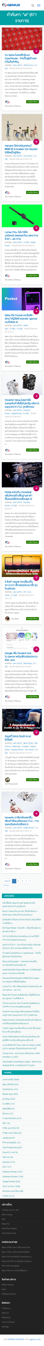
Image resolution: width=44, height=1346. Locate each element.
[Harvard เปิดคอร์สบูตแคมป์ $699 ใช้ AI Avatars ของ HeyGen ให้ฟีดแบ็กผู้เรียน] (22, 127)
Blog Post (5, 1223)
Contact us (6, 1308)
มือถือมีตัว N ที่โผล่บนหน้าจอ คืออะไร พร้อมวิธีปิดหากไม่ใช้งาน (21, 921)
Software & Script (9, 1293)
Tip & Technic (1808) (11, 1186)
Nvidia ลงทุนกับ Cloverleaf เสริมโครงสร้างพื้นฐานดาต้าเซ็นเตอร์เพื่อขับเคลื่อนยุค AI (18, 495)
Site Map (5, 1326)
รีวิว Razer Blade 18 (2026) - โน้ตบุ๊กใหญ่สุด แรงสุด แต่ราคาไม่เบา (21, 929)
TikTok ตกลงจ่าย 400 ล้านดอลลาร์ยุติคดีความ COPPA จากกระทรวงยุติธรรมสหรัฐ (21, 1005)
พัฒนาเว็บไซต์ (28, 743)
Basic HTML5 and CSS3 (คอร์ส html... (17, 1247)
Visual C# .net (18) (10, 1152)
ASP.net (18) (7, 1157)
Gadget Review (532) (11, 1181)
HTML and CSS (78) (10, 1128)
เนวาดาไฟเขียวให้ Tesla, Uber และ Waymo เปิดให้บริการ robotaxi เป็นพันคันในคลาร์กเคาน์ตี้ (21, 1047)
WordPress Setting (9, 1228)
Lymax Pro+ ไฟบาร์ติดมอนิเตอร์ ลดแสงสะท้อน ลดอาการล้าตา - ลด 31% (21, 235)
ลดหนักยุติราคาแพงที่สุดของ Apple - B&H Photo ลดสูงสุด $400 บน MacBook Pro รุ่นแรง (21, 1063)
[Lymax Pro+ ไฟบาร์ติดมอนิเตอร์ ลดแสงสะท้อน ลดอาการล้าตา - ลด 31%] (22, 216)
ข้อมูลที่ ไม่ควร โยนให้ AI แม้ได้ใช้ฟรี (18, 738)
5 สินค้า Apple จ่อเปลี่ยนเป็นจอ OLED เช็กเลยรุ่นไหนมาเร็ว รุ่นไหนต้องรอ (21, 585)
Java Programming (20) (12, 1147)
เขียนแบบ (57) (7, 1113)
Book (4, 1289)
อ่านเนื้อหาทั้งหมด (32, 102)
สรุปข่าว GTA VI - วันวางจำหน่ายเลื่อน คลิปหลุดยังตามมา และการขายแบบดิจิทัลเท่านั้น (21, 946)
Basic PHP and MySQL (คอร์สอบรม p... (17, 1256)
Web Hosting (7, 1214)
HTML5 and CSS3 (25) (11, 1132)
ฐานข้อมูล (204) (8, 1098)
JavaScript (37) (8, 1137)
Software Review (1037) (12, 1171)
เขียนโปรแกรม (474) (10, 1089)
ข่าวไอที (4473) (8, 1196)
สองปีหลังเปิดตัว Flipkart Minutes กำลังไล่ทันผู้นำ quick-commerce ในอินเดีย (21, 971)
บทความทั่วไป (17, 65)
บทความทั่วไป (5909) (10, 1079)
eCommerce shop (9, 1233)
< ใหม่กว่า (7, 881)
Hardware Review (17, 750)
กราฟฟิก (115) (8, 1103)
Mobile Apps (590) (10, 1094)
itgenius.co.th (35, 1339)
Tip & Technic (28, 156)
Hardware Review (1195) (12, 1176)
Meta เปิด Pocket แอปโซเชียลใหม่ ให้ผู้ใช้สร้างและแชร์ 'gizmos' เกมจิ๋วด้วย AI (21, 318)
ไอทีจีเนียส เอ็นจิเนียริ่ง (16, 1339)
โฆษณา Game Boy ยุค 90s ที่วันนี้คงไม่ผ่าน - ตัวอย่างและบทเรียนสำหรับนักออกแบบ (20, 913)
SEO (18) (6, 1123)
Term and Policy (8, 1322)
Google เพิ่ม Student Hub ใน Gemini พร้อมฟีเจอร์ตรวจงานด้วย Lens (21, 656)
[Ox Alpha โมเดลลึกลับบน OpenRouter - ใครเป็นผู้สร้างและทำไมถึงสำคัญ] (22, 39)
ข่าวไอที (19, 329)
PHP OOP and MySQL (10, 1265)
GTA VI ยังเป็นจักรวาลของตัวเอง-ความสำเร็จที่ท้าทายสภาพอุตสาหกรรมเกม (20, 938)
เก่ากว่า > (6, 885)
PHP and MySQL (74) (11, 1142)
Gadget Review (16, 413)
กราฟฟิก (26, 242)
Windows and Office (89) (12, 1191)
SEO (3, 1219)
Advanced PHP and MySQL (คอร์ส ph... (17, 1261)
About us (5, 1312)
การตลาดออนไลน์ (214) (11, 1118)
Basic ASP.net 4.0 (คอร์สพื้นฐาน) (14, 1270)
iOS (25, 592)
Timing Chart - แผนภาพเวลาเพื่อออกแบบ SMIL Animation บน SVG (21, 1055)
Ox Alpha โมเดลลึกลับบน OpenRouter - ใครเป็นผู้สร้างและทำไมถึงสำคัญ (21, 58)
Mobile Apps (28, 663)
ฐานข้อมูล (25, 746)
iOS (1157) (6, 1166)
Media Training (7, 1284)
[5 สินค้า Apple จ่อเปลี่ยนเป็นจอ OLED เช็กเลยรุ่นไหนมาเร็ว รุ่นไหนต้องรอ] (22, 565)
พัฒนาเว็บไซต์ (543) (10, 1084)
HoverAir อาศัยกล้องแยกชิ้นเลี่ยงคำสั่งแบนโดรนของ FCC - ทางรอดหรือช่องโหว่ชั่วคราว (22, 821)
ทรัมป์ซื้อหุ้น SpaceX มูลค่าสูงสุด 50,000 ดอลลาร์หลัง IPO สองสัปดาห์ (18, 904)
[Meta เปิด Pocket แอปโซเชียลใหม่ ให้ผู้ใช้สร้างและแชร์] (22, 299)
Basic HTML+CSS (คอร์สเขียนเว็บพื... (16, 1252)
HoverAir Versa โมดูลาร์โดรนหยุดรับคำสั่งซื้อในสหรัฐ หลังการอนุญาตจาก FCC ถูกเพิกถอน (22, 403)
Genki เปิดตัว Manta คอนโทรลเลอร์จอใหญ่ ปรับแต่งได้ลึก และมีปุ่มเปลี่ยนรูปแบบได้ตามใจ (21, 1038)
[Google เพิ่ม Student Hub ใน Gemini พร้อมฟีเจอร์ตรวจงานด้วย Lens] (22, 638)
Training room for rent (10, 1209)
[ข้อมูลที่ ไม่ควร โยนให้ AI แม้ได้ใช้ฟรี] (22, 720)
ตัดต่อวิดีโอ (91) (8, 1108)
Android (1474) (8, 1162)
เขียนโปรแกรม (28, 65)
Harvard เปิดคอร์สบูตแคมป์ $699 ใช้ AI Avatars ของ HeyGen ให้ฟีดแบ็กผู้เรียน (21, 149)
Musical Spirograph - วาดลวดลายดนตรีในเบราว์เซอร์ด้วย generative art (19, 963)
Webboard (6, 1317)
